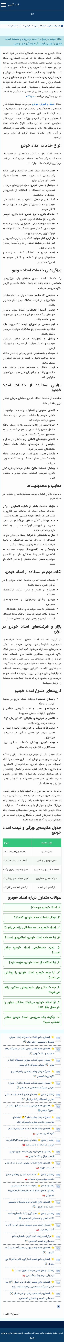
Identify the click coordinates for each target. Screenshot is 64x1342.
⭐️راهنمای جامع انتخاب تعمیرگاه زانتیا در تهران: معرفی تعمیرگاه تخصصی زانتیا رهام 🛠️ (31, 1085)
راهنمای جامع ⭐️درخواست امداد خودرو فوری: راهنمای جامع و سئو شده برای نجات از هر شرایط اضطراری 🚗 (31, 1190)
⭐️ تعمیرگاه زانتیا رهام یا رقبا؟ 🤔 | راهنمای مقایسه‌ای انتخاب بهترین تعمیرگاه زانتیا (33, 1119)
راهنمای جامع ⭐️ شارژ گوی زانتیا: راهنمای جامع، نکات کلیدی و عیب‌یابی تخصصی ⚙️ (31, 1216)
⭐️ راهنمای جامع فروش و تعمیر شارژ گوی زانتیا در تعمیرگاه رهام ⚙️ (30, 1108)
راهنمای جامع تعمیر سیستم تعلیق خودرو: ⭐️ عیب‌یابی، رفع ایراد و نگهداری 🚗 (32, 1273)
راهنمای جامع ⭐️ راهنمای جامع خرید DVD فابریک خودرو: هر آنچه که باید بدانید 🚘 (30, 1142)
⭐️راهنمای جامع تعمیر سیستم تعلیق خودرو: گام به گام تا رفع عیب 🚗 (29, 1227)
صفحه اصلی (40, 26)
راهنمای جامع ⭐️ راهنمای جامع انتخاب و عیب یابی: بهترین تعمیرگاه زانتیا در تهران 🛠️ (29, 1096)
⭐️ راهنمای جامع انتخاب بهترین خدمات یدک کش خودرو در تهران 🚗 (29, 1165)
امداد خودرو (15, 26)
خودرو (28, 26)
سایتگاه (30, 96)
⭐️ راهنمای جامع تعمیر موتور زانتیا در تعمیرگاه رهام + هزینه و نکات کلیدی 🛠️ (29, 1051)
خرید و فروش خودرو (43, 104)
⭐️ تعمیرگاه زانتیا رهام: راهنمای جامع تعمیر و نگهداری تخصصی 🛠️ (32, 1074)
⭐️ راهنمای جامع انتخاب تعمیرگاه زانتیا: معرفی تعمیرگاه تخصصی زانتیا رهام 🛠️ (31, 1039)
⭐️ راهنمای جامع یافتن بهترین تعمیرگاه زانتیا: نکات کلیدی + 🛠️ (29, 1250)
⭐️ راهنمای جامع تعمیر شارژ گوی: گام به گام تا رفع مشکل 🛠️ (29, 1261)
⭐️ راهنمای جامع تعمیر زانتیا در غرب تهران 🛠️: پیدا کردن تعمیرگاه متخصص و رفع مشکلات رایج (29, 1284)
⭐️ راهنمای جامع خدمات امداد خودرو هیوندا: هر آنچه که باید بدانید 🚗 (31, 1131)
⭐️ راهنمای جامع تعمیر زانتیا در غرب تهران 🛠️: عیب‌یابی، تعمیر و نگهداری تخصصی (31, 1296)
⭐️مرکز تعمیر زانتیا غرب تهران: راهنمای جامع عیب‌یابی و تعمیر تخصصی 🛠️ (33, 1238)
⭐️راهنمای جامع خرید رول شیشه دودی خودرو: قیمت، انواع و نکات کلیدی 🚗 (31, 1154)
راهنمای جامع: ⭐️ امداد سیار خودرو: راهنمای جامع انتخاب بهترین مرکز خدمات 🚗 (30, 1177)
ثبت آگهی (13, 5)
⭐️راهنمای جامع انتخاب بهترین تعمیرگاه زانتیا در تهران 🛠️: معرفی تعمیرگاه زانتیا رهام (30, 1062)
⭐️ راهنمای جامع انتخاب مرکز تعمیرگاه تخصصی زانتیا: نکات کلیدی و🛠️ (31, 1204)
